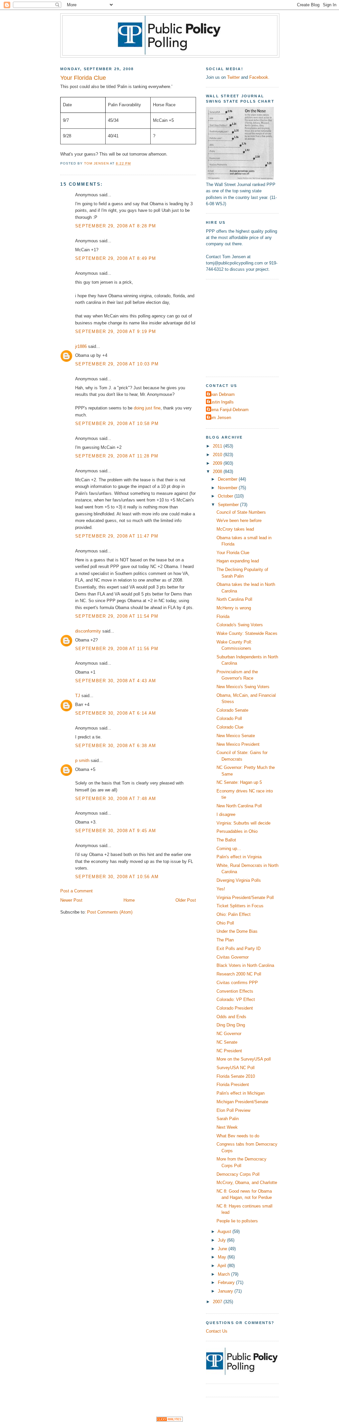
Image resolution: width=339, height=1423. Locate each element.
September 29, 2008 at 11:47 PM (117, 536)
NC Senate (227, 1042)
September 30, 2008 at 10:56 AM (117, 876)
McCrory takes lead (235, 529)
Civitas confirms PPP (237, 982)
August (225, 1231)
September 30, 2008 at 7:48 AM (115, 798)
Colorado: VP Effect (236, 999)
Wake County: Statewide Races (247, 633)
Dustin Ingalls (221, 402)
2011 (218, 446)
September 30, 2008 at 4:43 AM (115, 680)
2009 (218, 463)
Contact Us (216, 1331)
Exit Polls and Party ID (239, 948)
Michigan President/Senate (242, 1101)
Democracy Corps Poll (238, 1174)
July (222, 1240)
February (227, 1282)
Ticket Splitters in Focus (240, 905)
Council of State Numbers (241, 512)
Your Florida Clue (233, 552)
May (222, 1257)
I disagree (226, 814)
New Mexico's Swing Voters (243, 686)
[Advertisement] (247, 327)
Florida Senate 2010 (236, 1076)
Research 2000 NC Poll (239, 974)
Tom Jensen (219, 417)
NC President (229, 1050)
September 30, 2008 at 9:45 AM (115, 830)
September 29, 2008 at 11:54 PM (117, 616)
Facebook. (259, 77)
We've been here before (239, 520)
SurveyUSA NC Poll (236, 1067)
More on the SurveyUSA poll (244, 1059)
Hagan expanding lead (238, 560)
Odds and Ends (231, 1016)
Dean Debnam (221, 394)
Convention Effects (235, 991)
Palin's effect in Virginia (239, 856)
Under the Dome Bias (237, 931)
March (224, 1274)
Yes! (221, 888)
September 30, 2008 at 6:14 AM (115, 713)
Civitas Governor (233, 957)
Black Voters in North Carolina (245, 965)
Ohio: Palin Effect (234, 914)
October (226, 496)
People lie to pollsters (237, 1220)
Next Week (227, 1127)
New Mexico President (238, 744)
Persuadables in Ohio (237, 831)
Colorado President (235, 1008)
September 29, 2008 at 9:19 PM (115, 331)
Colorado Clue (230, 727)
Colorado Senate (232, 710)
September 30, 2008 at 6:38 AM (115, 745)
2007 (218, 1301)
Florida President (233, 1084)
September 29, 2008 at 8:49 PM (115, 258)
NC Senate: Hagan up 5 (239, 782)
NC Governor (229, 1033)
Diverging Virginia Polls (239, 880)
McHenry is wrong (234, 607)
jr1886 (81, 346)
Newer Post (71, 900)
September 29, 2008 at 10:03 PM (117, 363)
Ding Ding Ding (231, 1024)
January (226, 1291)
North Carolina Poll (234, 599)
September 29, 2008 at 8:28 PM (115, 225)
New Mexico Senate (236, 735)
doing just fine (147, 407)
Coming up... (229, 848)
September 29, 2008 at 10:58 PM (117, 423)
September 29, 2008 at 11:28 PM (117, 455)
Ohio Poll (225, 923)
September (229, 504)
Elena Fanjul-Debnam (228, 409)
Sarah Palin (228, 1118)
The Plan (225, 939)
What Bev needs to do (238, 1135)
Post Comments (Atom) (109, 912)
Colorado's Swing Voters (240, 624)
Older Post (185, 900)
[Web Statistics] (169, 1420)
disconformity (88, 631)
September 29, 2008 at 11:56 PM (117, 648)
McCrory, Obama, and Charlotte (247, 1182)
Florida (223, 616)
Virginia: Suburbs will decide (243, 823)
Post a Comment (76, 890)
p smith (82, 760)
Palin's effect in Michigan (241, 1093)
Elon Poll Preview (233, 1110)
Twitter (233, 77)
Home (129, 900)
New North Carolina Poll (239, 805)
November (228, 487)
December (228, 479)
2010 (218, 454)
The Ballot (226, 839)
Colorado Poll (229, 718)
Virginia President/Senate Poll (245, 897)
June (223, 1248)
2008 (218, 471)
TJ (77, 695)
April (222, 1265)
